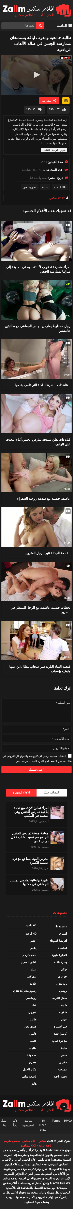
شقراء (63, 1012)
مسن (64, 1055)
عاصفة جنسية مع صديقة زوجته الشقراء (43, 498)
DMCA (68, 1120)
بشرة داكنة (60, 962)
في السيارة (60, 1026)
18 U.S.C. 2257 (43, 1125)
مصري (32, 1062)
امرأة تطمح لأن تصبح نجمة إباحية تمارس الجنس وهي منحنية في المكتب (31, 812)
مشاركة (47, 100)
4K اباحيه (31, 925)
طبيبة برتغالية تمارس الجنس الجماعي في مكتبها (29, 882)
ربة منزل (61, 983)
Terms (56, 1120)
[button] (36, 74)
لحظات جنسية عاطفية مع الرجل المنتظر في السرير (40, 609)
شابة (45, 187)
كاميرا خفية (60, 1033)
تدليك (33, 969)
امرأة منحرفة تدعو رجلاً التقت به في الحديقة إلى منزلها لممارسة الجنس (38, 269)
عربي (63, 1019)
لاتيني (33, 1040)
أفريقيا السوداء (58, 940)
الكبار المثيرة (59, 955)
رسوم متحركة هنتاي (24, 990)
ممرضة (62, 1069)
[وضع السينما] (66, 100)
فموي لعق (29, 187)
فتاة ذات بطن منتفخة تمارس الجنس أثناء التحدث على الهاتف (38, 441)
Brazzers (61, 926)
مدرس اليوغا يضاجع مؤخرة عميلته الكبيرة (30, 860)
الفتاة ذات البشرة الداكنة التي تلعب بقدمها (42, 385)
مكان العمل (29, 1069)
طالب (33, 1019)
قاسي (32, 1033)
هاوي (33, 1083)
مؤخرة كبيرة (59, 1040)
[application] (36, 75)
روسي (63, 990)
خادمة (32, 983)
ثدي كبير (31, 976)
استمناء (62, 947)
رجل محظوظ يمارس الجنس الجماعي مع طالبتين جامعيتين (37, 328)
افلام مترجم (29, 955)
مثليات (32, 1048)
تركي (64, 969)
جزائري (62, 976)
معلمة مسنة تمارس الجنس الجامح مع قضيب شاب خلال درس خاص (29, 837)
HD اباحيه (60, 187)
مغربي (63, 1062)
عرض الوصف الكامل (54, 150)
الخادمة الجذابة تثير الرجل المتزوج (47, 553)
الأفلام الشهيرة (21, 792)
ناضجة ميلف (29, 1076)
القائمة (62, 25)
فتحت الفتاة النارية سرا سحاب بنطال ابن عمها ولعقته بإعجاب (39, 668)
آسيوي (63, 933)
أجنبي (33, 940)
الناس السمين (28, 962)
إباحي (33, 947)
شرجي (32, 1012)
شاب (33, 1005)
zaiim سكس (57, 197)
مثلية (64, 1048)
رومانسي (31, 998)
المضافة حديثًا (52, 792)
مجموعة (31, 1055)
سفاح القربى (59, 998)
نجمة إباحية (60, 1076)
